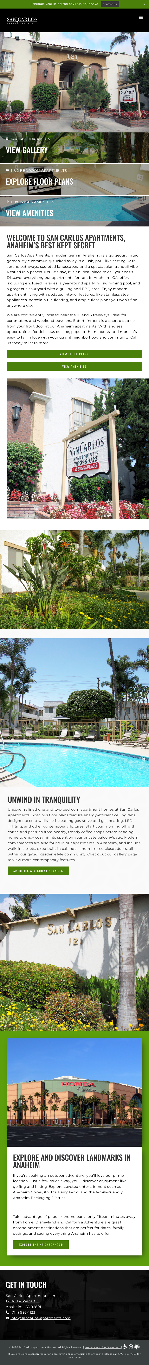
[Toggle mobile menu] (141, 17)
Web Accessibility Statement (103, 1347)
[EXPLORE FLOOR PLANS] (74, 177)
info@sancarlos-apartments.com (40, 1318)
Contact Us (110, 4)
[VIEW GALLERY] (74, 145)
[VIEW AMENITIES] (74, 209)
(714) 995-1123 (22, 1312)
